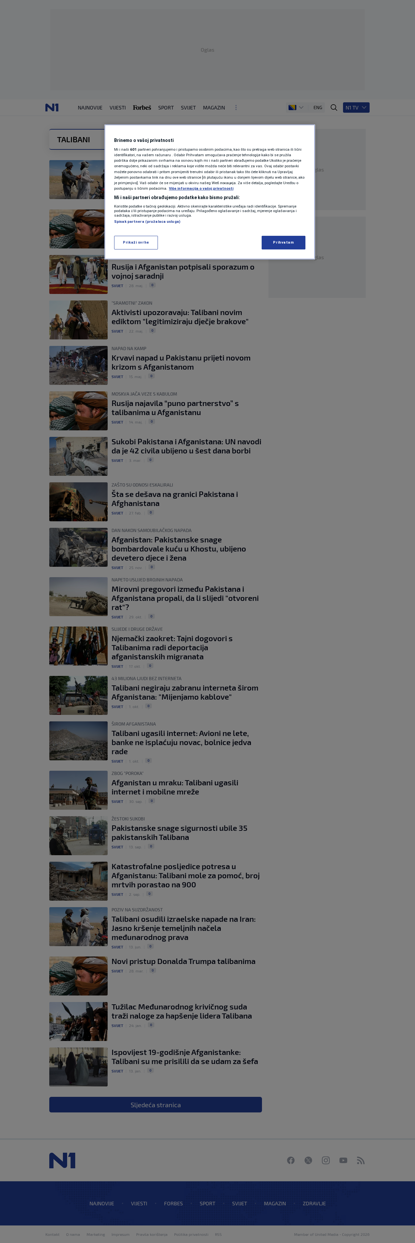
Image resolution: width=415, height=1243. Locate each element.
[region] (209, 192)
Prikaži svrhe (136, 242)
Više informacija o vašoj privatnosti (201, 188)
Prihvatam (283, 242)
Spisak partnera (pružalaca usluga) (147, 221)
